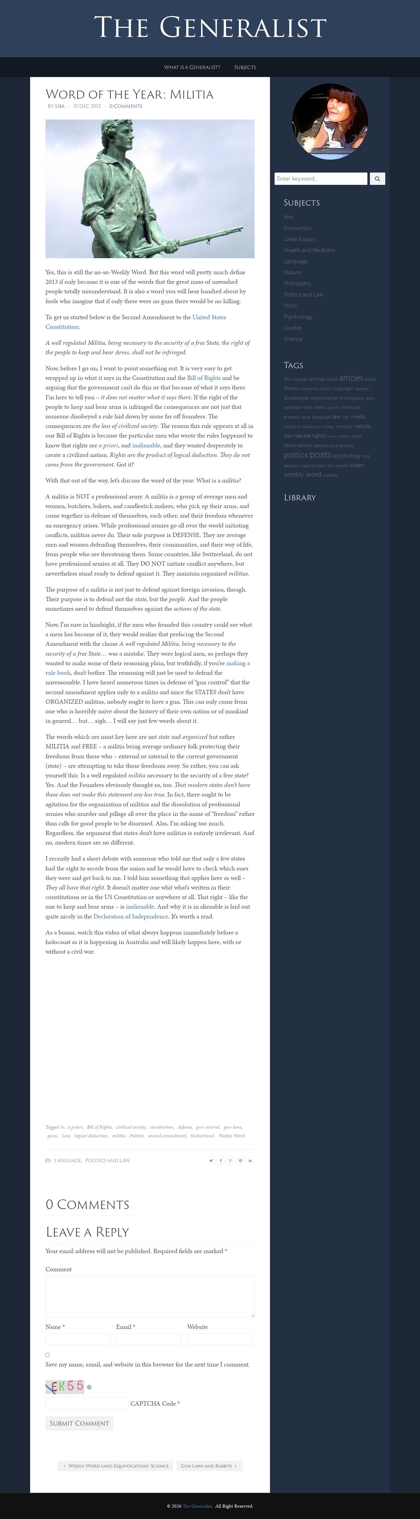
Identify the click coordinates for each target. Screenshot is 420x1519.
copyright (343, 388)
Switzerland (202, 1135)
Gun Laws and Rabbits (207, 1466)
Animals (317, 379)
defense (185, 1126)
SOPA (305, 465)
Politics (137, 1135)
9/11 (287, 379)
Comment (59, 1269)
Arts (289, 217)
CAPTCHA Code (153, 1403)
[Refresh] (89, 1385)
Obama (356, 436)
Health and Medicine (309, 250)
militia (118, 1135)
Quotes (293, 327)
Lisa (60, 106)
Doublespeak (296, 398)
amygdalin (299, 379)
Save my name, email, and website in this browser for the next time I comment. (148, 1364)
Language (67, 1160)
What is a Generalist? (192, 67)
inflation (320, 407)
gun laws (232, 1126)
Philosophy (297, 283)
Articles (351, 377)
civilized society (130, 1126)
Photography (341, 445)
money (328, 426)
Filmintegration (352, 398)
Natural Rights (310, 435)
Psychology (298, 316)
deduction (362, 389)
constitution (161, 1126)
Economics (297, 228)
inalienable (146, 445)
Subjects (245, 67)
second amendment (167, 1135)
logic (346, 417)
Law (65, 1135)
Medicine (292, 426)
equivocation (324, 398)
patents (320, 445)
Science (293, 339)
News (331, 436)
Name (55, 1326)
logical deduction (91, 1135)
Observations (298, 445)
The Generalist (197, 1505)
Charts (290, 388)
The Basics (318, 465)
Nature (292, 272)
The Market (338, 465)
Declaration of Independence (130, 916)
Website (197, 1326)
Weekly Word (231, 1135)
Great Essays (299, 239)
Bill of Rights (204, 377)
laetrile (306, 417)
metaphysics (311, 427)
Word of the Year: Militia (130, 93)
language (321, 417)
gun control (207, 1126)
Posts (290, 305)
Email (125, 1326)
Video (357, 465)
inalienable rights (298, 407)
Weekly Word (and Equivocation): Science (117, 1466)
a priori (75, 1126)
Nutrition (343, 436)
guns (52, 1135)
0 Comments (125, 106)
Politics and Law (107, 1160)
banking (370, 379)
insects (333, 408)
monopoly (344, 426)
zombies (331, 475)
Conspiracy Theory (315, 388)
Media (358, 416)
